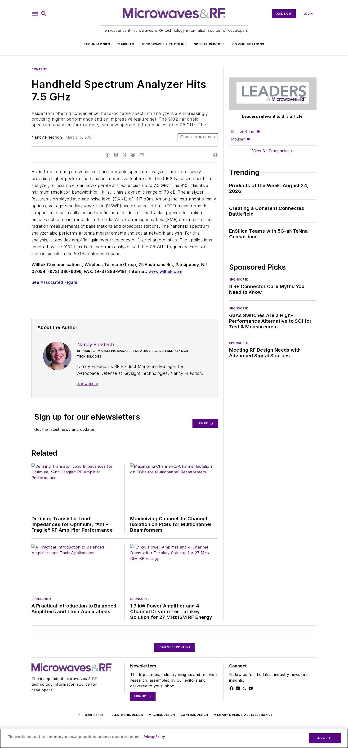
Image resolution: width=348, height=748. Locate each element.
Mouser (238, 139)
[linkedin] (116, 154)
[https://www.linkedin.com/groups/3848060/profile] (238, 688)
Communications (248, 44)
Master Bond (242, 131)
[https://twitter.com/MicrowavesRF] (244, 688)
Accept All (324, 738)
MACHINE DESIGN (162, 714)
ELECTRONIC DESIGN (127, 714)
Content (39, 69)
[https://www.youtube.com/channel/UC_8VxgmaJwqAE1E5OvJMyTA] (250, 688)
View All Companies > (272, 150)
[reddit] (133, 154)
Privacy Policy (154, 737)
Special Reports (209, 44)
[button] (35, 13)
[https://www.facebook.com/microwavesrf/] (231, 688)
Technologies (97, 44)
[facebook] (107, 154)
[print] (215, 154)
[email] (141, 154)
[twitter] (124, 154)
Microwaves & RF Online (164, 44)
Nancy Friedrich (46, 137)
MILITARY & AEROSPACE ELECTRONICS (243, 714)
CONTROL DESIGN (194, 714)
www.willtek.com (165, 271)
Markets (126, 44)
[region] (174, 738)
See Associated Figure (54, 282)
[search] (44, 13)
